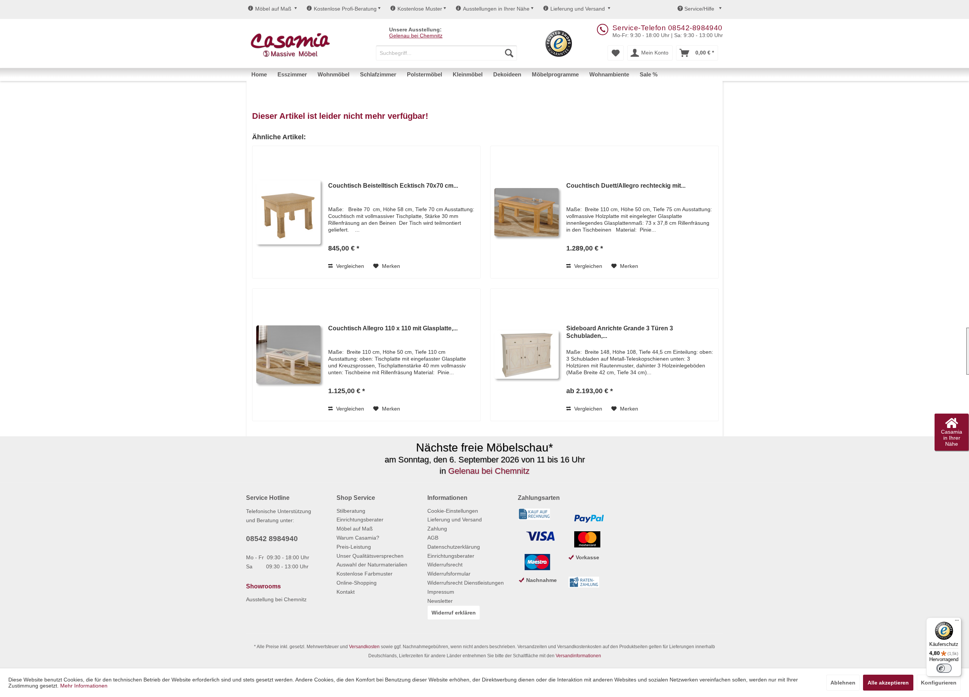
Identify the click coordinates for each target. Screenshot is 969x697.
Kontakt (346, 592)
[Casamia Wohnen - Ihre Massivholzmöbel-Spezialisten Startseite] (290, 45)
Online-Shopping (357, 583)
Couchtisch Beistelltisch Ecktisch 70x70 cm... (393, 185)
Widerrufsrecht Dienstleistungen (465, 583)
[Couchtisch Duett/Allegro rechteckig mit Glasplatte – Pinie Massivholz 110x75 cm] (526, 212)
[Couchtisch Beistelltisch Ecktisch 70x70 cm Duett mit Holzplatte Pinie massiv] (288, 212)
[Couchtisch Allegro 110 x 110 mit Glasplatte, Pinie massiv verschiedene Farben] (288, 354)
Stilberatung (351, 511)
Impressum (440, 592)
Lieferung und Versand (577, 9)
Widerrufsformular (448, 574)
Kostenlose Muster (419, 9)
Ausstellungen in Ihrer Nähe (496, 9)
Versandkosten (364, 646)
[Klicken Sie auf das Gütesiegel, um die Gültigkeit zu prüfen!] (558, 43)
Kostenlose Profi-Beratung (345, 9)
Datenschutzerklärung (453, 547)
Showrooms (263, 586)
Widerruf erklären (454, 613)
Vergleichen (349, 266)
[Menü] (956, 622)
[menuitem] (446, 53)
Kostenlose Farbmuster (365, 574)
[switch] (944, 668)
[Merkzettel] (616, 53)
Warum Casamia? (358, 538)
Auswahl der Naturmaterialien (372, 565)
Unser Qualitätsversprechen (370, 556)
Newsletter (440, 601)
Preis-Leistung (354, 547)
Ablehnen (842, 683)
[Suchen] (509, 53)
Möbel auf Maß (273, 9)
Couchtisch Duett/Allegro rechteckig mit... (625, 185)
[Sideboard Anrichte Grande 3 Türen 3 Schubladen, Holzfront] (526, 354)
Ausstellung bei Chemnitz (276, 599)
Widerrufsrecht (445, 565)
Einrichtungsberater (360, 520)
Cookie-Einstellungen (452, 511)
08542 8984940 (272, 539)
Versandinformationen (578, 655)
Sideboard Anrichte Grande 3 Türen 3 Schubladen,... (619, 332)
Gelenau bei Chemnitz (415, 36)
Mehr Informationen (83, 686)
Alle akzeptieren (888, 683)
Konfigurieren (939, 683)
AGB (432, 538)
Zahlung (437, 529)
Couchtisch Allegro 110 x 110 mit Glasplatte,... (393, 328)
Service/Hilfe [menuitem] (699, 9)
